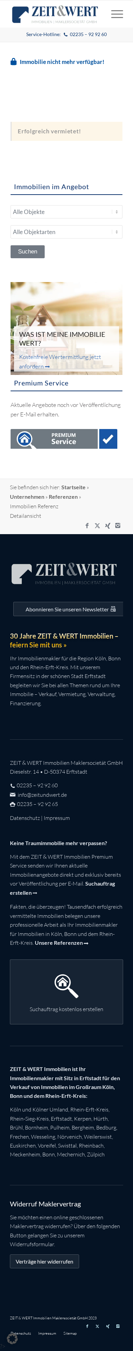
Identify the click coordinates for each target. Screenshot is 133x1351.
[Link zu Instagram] (118, 526)
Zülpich (96, 1154)
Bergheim (83, 1127)
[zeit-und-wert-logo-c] (55, 14)
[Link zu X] (97, 526)
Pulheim (60, 1127)
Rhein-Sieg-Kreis (29, 1118)
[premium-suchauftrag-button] (64, 440)
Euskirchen (23, 1145)
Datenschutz (25, 817)
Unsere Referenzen (59, 942)
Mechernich (71, 1154)
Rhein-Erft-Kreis (89, 1109)
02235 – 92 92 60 (37, 785)
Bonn (48, 1154)
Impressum (57, 817)
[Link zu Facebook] (87, 526)
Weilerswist (98, 1136)
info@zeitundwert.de (42, 794)
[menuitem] (66, 34)
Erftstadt (61, 1118)
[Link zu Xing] (108, 526)
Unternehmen (27, 496)
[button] (12, 1339)
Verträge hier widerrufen (44, 1261)
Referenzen (63, 496)
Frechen (19, 1136)
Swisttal (67, 1145)
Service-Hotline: (66, 34)
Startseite (73, 487)
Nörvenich (69, 1136)
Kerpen (82, 1118)
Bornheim (36, 1127)
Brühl (16, 1127)
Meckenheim (25, 1154)
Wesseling (43, 1136)
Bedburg (106, 1127)
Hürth (100, 1118)
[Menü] (113, 14)
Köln (15, 1109)
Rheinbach (91, 1145)
